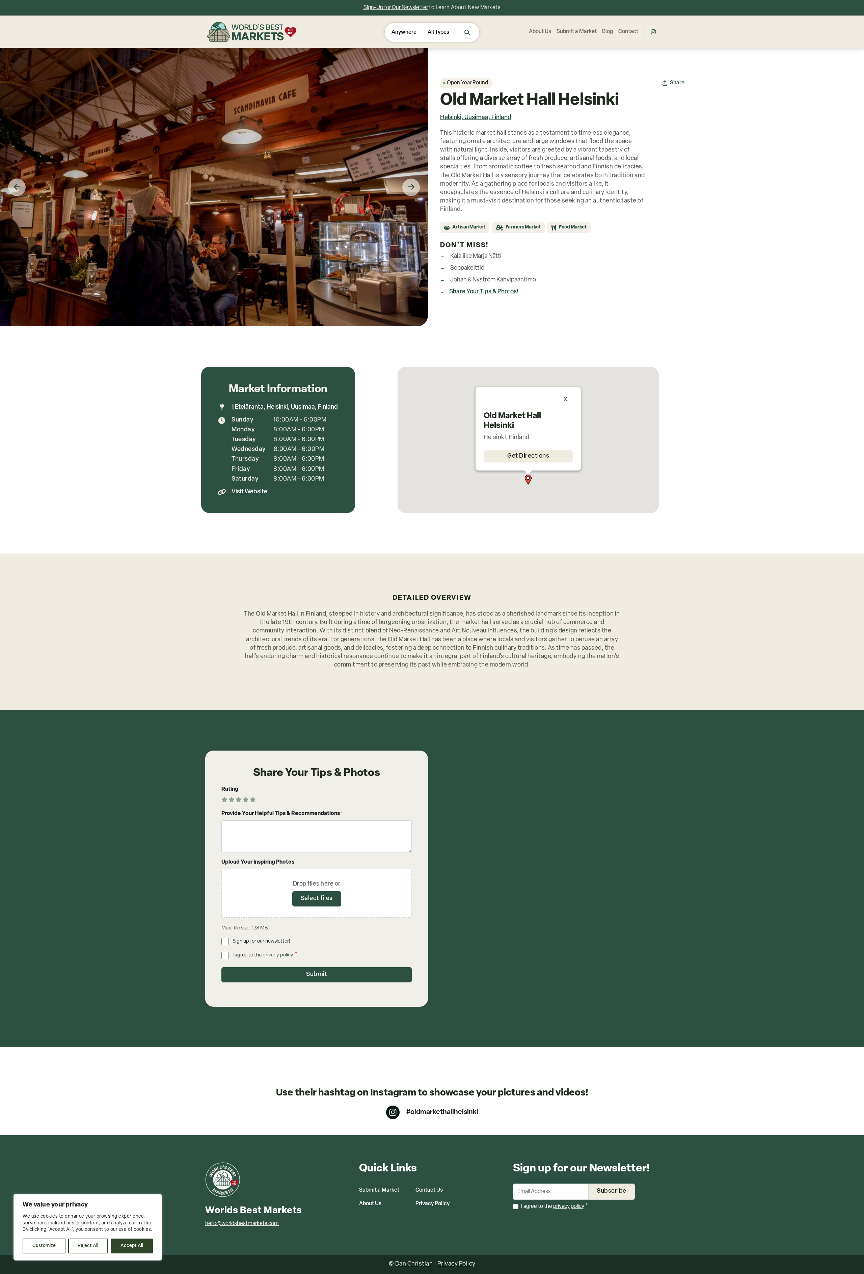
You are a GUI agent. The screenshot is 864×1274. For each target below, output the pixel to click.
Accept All (131, 1245)
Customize (44, 1245)
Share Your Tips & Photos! (483, 292)
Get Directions (528, 456)
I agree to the (265, 955)
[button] (528, 479)
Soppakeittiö (467, 268)
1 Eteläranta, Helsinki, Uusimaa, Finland (285, 407)
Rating (229, 789)
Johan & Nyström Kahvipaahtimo (493, 280)
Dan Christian (414, 1264)
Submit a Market (577, 31)
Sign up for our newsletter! (261, 941)
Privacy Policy (432, 1204)
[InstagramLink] (653, 31)
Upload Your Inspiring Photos (257, 862)
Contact (628, 31)
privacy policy (278, 955)
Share (677, 83)
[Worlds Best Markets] (252, 32)
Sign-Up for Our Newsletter (395, 7)
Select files (317, 899)
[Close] (569, 399)
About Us (540, 31)
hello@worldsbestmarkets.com (242, 1223)
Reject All (88, 1245)
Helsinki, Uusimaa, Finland (475, 118)
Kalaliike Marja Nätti (476, 256)
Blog (607, 31)
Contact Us (429, 1190)
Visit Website (249, 492)
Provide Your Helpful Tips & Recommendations (282, 813)
